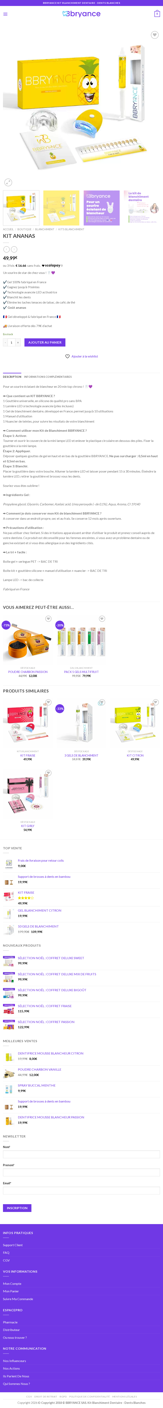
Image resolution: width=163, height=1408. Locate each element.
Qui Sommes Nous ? (16, 1384)
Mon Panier (11, 1291)
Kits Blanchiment (71, 229)
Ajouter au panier (44, 342)
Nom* (6, 1147)
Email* (7, 1183)
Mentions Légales (124, 1396)
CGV (6, 1260)
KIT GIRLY (27, 826)
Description (12, 376)
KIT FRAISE (27, 755)
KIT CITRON (135, 755)
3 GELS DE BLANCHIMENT (81, 755)
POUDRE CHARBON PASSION (28, 672)
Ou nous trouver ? (15, 1337)
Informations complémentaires (48, 376)
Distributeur (11, 1330)
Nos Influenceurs (14, 1361)
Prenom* (8, 1165)
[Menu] (5, 14)
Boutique (24, 229)
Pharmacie (10, 1322)
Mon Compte (12, 1283)
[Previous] (11, 108)
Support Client (13, 1245)
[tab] (12, 377)
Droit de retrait (45, 1396)
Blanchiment (44, 229)
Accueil (8, 229)
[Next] (151, 108)
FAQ (6, 1252)
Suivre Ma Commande (18, 1299)
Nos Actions (11, 1368)
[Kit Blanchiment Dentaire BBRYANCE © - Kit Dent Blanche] (81, 14)
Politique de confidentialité (89, 1396)
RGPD (63, 1396)
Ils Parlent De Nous (16, 1376)
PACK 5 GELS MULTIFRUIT (81, 672)
